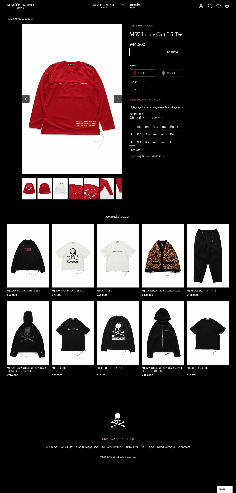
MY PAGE (51, 447)
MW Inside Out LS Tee (24, 18)
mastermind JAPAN (132, 6)
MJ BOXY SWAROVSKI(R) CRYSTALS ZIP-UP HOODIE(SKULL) (26, 369)
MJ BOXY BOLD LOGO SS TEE (68, 290)
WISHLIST (66, 447)
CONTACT (184, 447)
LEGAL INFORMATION (161, 447)
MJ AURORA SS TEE (198, 367)
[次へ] (118, 99)
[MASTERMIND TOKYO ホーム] (118, 420)
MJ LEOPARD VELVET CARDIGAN (161, 290)
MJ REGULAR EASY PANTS (201, 290)
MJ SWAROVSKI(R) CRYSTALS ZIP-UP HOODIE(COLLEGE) (162, 369)
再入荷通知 (172, 51)
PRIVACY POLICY (112, 447)
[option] (72, 99)
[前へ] (26, 99)
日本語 (222, 489)
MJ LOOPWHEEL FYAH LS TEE (23, 290)
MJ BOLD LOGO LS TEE (109, 367)
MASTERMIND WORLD (103, 6)
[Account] (201, 6)
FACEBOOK (127, 439)
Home (9, 18)
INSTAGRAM (108, 439)
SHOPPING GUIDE (87, 447)
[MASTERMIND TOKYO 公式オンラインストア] (20, 6)
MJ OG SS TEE (104, 290)
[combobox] (225, 489)
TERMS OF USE (135, 447)
